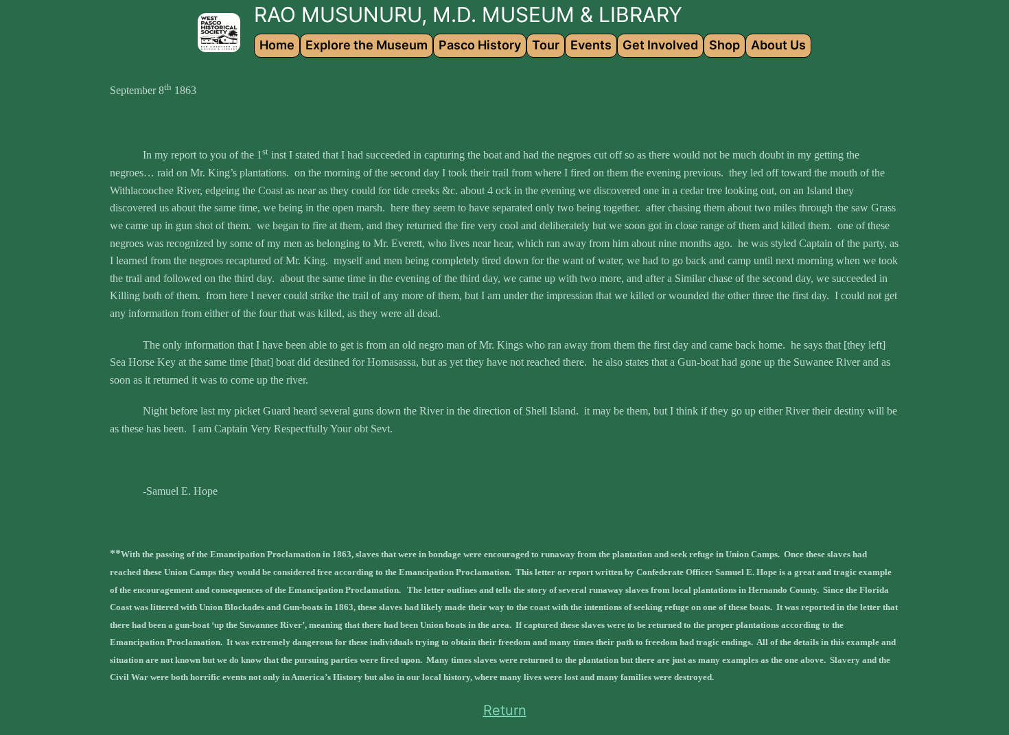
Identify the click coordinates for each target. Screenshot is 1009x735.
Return (504, 710)
